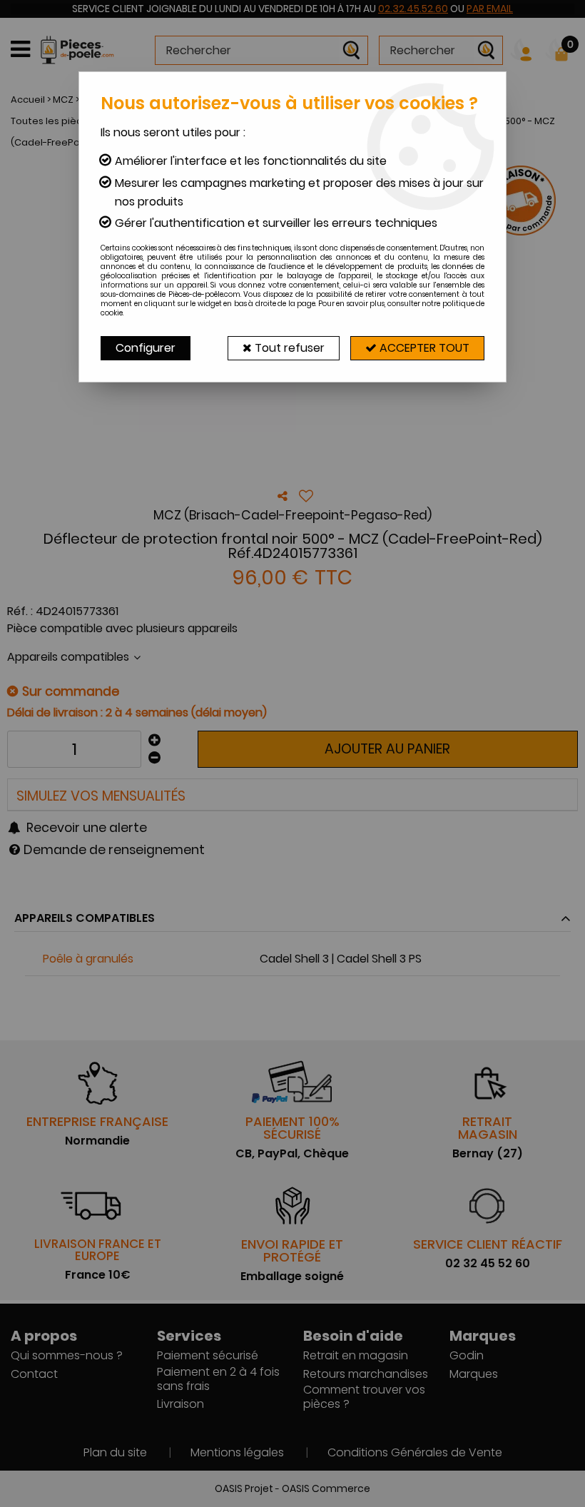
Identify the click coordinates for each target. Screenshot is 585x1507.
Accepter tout (423, 348)
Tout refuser (288, 348)
